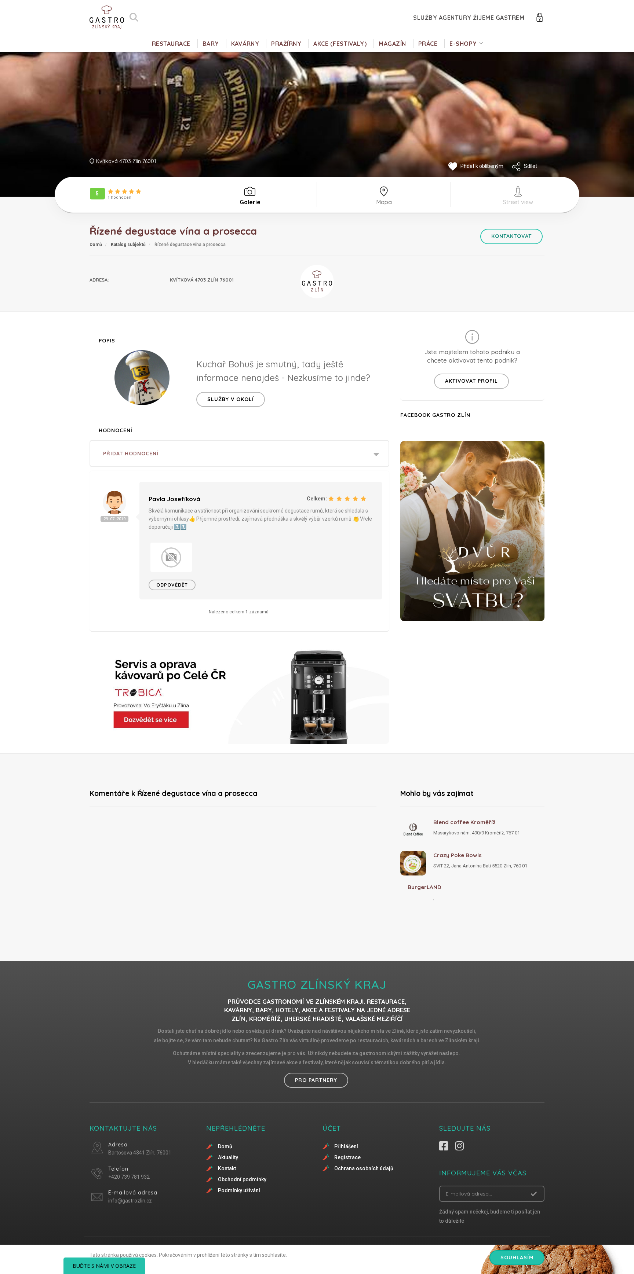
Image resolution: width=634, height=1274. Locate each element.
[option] (171, 557)
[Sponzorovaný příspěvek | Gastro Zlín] (239, 693)
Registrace (347, 1157)
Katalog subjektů (128, 244)
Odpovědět (172, 585)
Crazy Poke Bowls (457, 855)
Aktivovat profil (471, 381)
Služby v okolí (230, 399)
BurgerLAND (424, 887)
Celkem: (317, 499)
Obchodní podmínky (242, 1179)
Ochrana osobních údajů (363, 1168)
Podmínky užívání (239, 1190)
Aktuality (228, 1157)
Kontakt (227, 1168)
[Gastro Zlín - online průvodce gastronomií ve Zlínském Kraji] (107, 17)
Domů (96, 244)
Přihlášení (346, 1146)
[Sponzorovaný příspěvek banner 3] (472, 531)
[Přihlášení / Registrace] (539, 17)
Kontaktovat (511, 236)
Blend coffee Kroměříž (464, 822)
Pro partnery (316, 1080)
